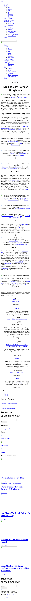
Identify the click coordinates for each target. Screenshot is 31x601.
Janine (17, 308)
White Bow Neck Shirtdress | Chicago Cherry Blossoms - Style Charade (17, 345)
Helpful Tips (11, 32)
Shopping (10, 14)
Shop (5, 37)
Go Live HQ (10, 594)
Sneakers (19, 217)
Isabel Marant (13, 168)
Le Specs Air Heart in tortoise (19, 97)
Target (14, 198)
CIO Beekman (12, 281)
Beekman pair (8, 263)
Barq (17, 378)
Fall (9, 10)
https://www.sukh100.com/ (17, 372)
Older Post (15, 299)
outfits (18, 227)
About (6, 394)
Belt (21, 216)
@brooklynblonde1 (10, 429)
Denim (14, 217)
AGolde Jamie (15, 145)
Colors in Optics (13, 241)
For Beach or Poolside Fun (8, 408)
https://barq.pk (19, 382)
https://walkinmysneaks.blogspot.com (17, 319)
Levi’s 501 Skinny (14, 283)
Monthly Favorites (13, 34)
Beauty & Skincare (9, 20)
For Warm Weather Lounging (9, 403)
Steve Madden (20, 155)
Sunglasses (5, 167)
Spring (9, 7)
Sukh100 (17, 358)
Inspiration (10, 15)
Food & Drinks (12, 31)
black (9, 129)
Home (5, 4)
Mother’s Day (4, 268)
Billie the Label (22, 153)
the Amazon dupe (14, 180)
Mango (20, 143)
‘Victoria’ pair (19, 262)
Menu (2, 1)
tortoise (13, 129)
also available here (13, 200)
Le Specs (11, 153)
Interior (10, 29)
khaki (19, 129)
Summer (10, 9)
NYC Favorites (8, 18)
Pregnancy (10, 25)
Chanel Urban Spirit (22, 285)
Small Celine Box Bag (21, 244)
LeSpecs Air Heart (12, 141)
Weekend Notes (12, 36)
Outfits (6, 6)
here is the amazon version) (22, 208)
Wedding (10, 28)
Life (5, 26)
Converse (19, 242)
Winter (9, 12)
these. (26, 189)
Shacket (3, 168)
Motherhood (7, 21)
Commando (18, 167)
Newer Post (15, 301)
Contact (6, 395)
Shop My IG (11, 17)
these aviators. (24, 224)
